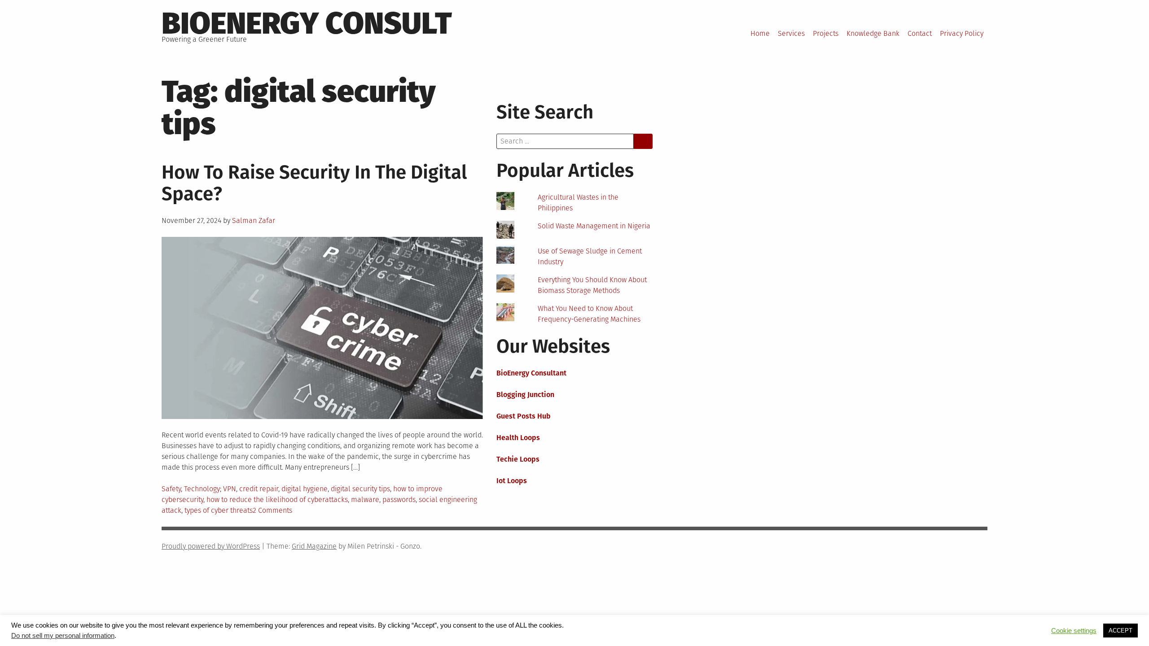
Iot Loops (511, 480)
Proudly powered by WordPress (211, 546)
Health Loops (518, 437)
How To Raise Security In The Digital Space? (314, 183)
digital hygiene (304, 488)
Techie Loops (517, 459)
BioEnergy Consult (307, 23)
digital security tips (360, 488)
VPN (229, 488)
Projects (825, 33)
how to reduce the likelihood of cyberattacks (277, 499)
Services (791, 33)
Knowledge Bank (872, 33)
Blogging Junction (525, 394)
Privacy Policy (961, 33)
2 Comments (272, 510)
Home (760, 33)
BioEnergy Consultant (531, 373)
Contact (920, 33)
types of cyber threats (218, 510)
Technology (202, 488)
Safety (171, 488)
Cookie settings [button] (1073, 630)
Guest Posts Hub (523, 416)
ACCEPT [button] (1120, 630)
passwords (399, 499)
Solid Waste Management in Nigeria (594, 226)
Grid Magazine (314, 546)
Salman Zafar (253, 220)
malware (365, 499)
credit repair (258, 488)
